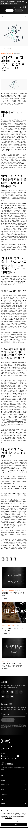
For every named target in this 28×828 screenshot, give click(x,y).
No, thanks (18, 10)
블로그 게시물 (7, 48)
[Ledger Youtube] (21, 692)
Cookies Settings (14, 821)
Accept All (14, 824)
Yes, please (9, 10)
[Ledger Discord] (12, 696)
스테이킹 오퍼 (5, 229)
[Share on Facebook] (3, 559)
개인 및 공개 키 (19, 308)
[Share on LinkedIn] (11, 559)
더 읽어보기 (5, 598)
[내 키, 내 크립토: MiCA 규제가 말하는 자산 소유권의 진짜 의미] (14, 648)
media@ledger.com (12, 687)
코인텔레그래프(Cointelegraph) (15, 420)
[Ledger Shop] (22, 16)
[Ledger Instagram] (12, 692)
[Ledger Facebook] (7, 692)
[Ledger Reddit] (3, 692)
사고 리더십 (10, 53)
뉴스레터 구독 (7, 720)
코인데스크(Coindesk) (10, 411)
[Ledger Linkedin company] (3, 696)
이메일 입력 (6, 714)
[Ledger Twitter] (17, 692)
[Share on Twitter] (7, 559)
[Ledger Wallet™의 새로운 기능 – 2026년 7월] (14, 612)
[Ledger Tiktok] (7, 696)
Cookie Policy (8, 817)
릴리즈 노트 (4, 625)
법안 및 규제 (5, 661)
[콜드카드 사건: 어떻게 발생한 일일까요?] (14, 577)
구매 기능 (10, 519)
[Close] (26, 808)
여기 (7, 403)
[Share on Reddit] (15, 559)
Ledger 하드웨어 (14, 500)
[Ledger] (2, 16)
